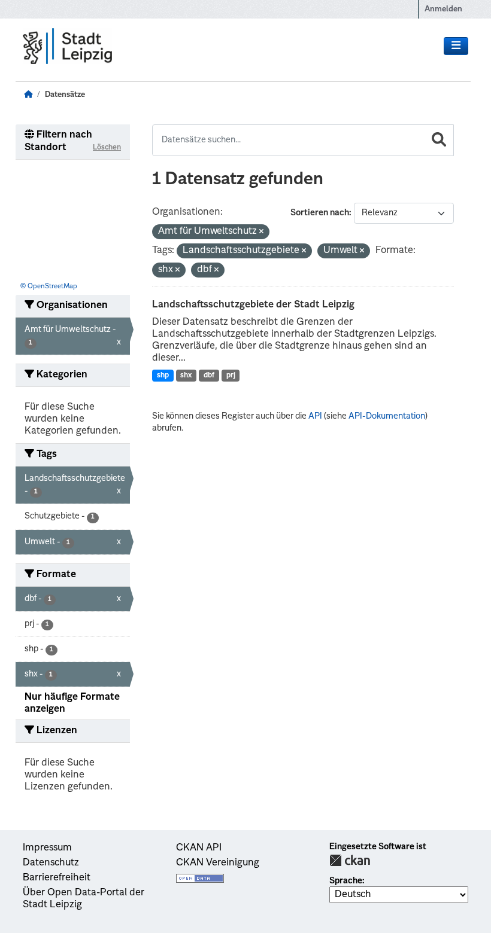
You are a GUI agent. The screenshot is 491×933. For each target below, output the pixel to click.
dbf (209, 375)
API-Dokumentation (386, 416)
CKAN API (199, 848)
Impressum (47, 848)
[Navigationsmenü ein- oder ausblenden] (456, 46)
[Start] (28, 95)
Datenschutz (51, 863)
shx (186, 375)
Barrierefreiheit (56, 878)
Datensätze (65, 95)
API (315, 416)
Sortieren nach (319, 213)
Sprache (345, 881)
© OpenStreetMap (48, 286)
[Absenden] (439, 140)
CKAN (349, 860)
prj (230, 375)
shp (163, 375)
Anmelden (443, 9)
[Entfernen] (261, 232)
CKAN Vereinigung (217, 863)
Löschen (107, 147)
